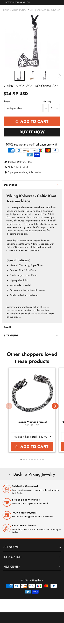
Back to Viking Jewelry (33, 474)
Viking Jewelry (38, 313)
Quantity (47, 101)
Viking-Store (36, 580)
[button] (55, 406)
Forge (7, 101)
